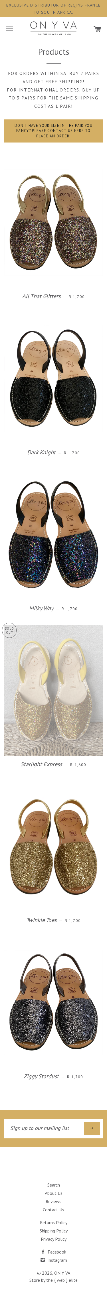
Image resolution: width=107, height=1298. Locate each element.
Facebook (56, 1252)
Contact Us (53, 1209)
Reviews (53, 1201)
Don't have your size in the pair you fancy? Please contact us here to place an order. (53, 131)
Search (53, 1185)
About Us (53, 1193)
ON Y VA (62, 1273)
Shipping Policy (54, 1231)
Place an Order (53, 709)
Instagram (56, 1260)
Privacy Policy (53, 1239)
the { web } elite (62, 1280)
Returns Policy (53, 1222)
